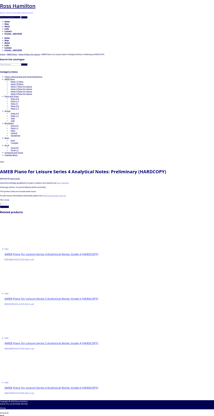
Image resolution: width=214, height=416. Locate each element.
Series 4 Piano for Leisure (29, 54)
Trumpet (14, 143)
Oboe (13, 130)
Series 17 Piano (17, 81)
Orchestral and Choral (13, 152)
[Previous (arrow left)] (1, 415)
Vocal (6, 145)
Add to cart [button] (29, 259)
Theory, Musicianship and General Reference (23, 77)
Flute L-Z (14, 128)
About (7, 26)
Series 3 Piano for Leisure (21, 91)
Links (6, 29)
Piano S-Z (15, 108)
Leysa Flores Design (14, 408)
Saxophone (15, 135)
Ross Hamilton (18, 5)
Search (24, 64)
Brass (6, 138)
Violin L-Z (15, 116)
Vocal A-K (15, 148)
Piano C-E (15, 101)
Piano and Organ (11, 96)
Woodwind (9, 123)
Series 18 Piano (17, 84)
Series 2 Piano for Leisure (21, 89)
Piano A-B (15, 99)
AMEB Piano (12, 54)
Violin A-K (15, 113)
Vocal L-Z (15, 150)
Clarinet (14, 133)
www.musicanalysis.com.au (54, 195)
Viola (13, 118)
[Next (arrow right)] (3, 415)
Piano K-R (15, 106)
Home (7, 21)
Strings (7, 111)
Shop (6, 24)
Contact (8, 31)
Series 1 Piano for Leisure (21, 86)
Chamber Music (10, 155)
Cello (13, 121)
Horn (13, 140)
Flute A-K (14, 126)
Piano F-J (14, 103)
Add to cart (4, 207)
